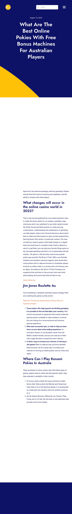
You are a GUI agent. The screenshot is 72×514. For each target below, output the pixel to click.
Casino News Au (29, 280)
